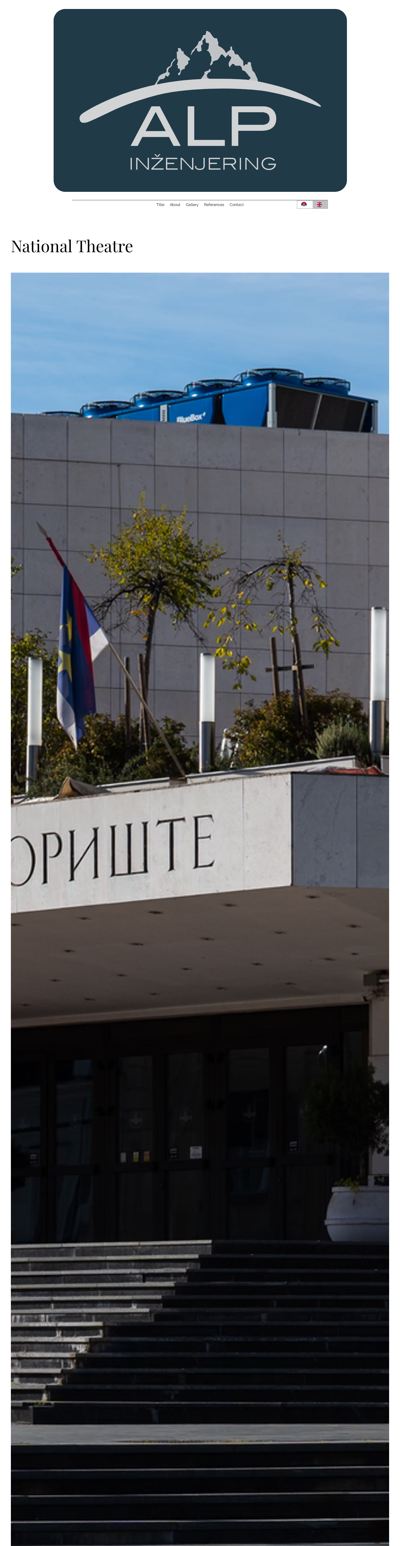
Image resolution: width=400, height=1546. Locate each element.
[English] (320, 204)
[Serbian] (304, 204)
